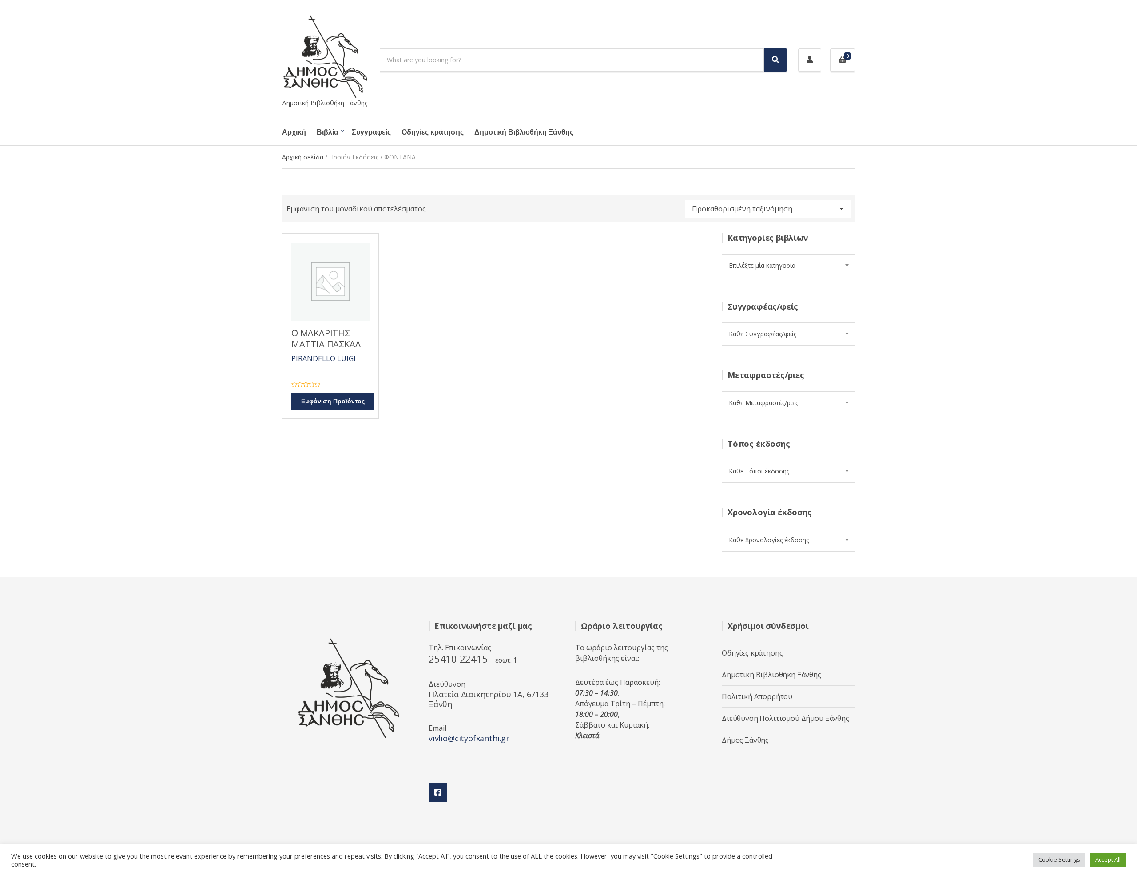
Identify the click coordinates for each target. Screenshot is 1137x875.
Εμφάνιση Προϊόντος (333, 401)
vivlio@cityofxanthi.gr (469, 738)
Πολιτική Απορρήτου (757, 696)
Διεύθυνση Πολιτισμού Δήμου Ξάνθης (785, 718)
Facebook (438, 792)
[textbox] (788, 266)
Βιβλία (327, 132)
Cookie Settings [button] (1059, 859)
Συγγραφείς (371, 132)
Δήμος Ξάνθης (745, 740)
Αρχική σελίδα (302, 157)
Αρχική (294, 132)
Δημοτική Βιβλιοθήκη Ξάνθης (523, 132)
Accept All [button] (1108, 859)
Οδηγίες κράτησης (433, 132)
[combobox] (788, 265)
